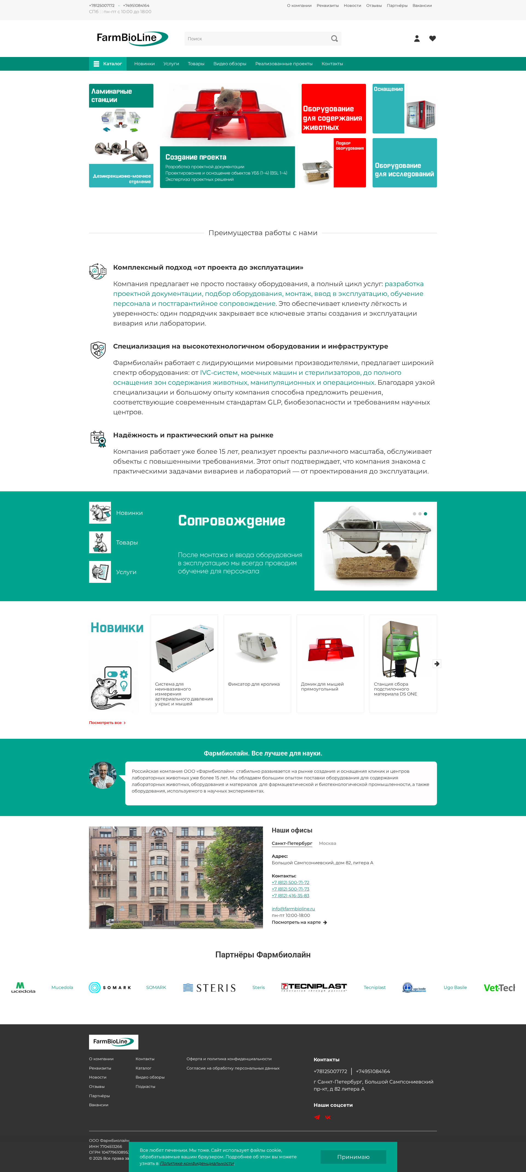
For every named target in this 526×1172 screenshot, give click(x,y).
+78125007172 (102, 5)
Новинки (144, 63)
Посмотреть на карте (296, 922)
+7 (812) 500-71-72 (290, 882)
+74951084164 (136, 5)
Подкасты (145, 1086)
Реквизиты (328, 5)
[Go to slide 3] (425, 513)
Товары (196, 63)
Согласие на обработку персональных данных (233, 1068)
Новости (352, 5)
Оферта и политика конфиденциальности (229, 1058)
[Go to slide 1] (414, 513)
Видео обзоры (230, 63)
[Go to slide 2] (420, 513)
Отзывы (374, 5)
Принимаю (353, 1157)
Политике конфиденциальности (197, 1163)
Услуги (171, 63)
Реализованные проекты (284, 63)
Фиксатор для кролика (254, 684)
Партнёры (397, 5)
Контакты (332, 63)
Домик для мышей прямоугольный (322, 686)
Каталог (112, 63)
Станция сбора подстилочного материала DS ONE (395, 689)
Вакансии (422, 5)
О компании (299, 5)
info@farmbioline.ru (293, 908)
